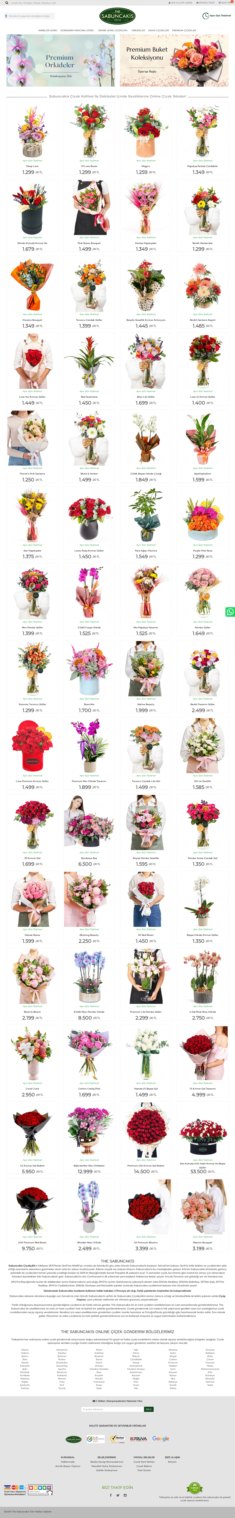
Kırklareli (62, 1375)
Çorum (210, 1359)
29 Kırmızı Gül (32, 858)
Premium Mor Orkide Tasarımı (89, 781)
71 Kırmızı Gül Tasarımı (203, 1088)
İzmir (173, 1369)
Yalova (173, 1388)
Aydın (173, 1353)
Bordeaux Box (89, 858)
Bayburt (98, 1356)
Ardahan (99, 1353)
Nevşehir (210, 1378)
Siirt (62, 1385)
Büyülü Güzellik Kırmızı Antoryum (145, 319)
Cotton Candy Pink (89, 1088)
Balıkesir (210, 1353)
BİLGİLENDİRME (107, 1457)
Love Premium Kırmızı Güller (32, 781)
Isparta (62, 1369)
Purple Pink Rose (202, 550)
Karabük (24, 1372)
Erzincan (173, 1362)
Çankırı (173, 1359)
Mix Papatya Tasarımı (146, 627)
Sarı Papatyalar (32, 550)
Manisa (62, 1378)
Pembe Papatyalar (146, 243)
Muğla (136, 1378)
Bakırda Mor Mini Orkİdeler (89, 1165)
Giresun (99, 1365)
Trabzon (25, 1388)
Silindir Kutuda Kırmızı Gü (32, 243)
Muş (173, 1378)
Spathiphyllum (202, 473)
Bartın (25, 1356)
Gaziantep (62, 1365)
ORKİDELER (138, 30)
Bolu (25, 1359)
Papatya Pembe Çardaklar (202, 166)
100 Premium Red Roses (32, 1242)
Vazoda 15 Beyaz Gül (146, 1088)
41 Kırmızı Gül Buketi (32, 1165)
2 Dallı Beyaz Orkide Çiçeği (145, 473)
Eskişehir (25, 1365)
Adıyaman (61, 1349)
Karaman (62, 1372)
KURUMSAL (68, 1457)
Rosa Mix (89, 704)
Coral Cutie (32, 1088)
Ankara (25, 1353)
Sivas (136, 1385)
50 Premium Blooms (146, 1242)
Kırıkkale (25, 1375)
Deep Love (32, 166)
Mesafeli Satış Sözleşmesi (107, 1466)
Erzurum (210, 1362)
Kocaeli (136, 1375)
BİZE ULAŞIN (172, 1457)
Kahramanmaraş (210, 1369)
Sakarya (172, 1381)
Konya (173, 1375)
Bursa (99, 1359)
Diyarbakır (62, 1362)
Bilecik (136, 1356)
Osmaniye (99, 1381)
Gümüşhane (135, 1365)
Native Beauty (145, 704)
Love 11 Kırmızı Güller (202, 396)
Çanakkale (136, 1359)
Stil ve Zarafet (202, 781)
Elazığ (136, 1362)
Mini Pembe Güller (32, 627)
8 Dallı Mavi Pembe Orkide (89, 1011)
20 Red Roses (146, 934)
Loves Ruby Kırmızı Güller (89, 550)
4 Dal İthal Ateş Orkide (202, 1011)
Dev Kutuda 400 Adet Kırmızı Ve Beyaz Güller (202, 1165)
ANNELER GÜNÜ (47, 30)
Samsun (210, 1381)
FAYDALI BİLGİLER (144, 1457)
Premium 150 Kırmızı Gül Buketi (145, 1165)
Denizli (24, 1362)
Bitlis (210, 1356)
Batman (62, 1356)
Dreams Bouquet (32, 319)
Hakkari (173, 1365)
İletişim (172, 1461)
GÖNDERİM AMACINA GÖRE (76, 30)
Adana (24, 1349)
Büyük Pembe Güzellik (146, 858)
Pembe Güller (203, 627)
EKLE (149, 1409)
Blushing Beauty (89, 934)
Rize (136, 1381)
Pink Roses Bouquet (89, 243)
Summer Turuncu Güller (32, 704)
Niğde (25, 1381)
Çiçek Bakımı (144, 1466)
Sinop (99, 1385)
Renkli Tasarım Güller (202, 704)
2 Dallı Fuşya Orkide (89, 627)
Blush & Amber (89, 473)
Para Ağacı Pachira (146, 550)
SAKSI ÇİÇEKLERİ (158, 30)
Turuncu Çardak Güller (89, 319)
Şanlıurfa (25, 1385)
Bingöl (173, 1356)
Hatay (210, 1365)
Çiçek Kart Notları (144, 1461)
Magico (146, 166)
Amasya (210, 1349)
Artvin (136, 1353)
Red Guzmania (89, 396)
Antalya (62, 1353)
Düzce (99, 1362)
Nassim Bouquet (202, 1242)
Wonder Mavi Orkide (89, 1242)
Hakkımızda (67, 1461)
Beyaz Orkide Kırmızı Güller (202, 934)
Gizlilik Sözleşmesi (107, 1470)
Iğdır (24, 1369)
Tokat (210, 1385)
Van (136, 1388)
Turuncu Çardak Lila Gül (146, 781)
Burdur (62, 1359)
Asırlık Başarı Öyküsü (67, 1466)
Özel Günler (144, 1470)
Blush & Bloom (32, 1011)
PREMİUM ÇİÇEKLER (184, 30)
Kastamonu (136, 1372)
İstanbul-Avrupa (136, 1369)
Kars (99, 1372)
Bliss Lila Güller (146, 396)
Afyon (99, 1349)
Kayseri (173, 1372)
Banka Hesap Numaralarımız (106, 1461)
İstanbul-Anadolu (99, 1369)
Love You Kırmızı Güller (32, 396)
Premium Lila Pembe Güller (146, 1011)
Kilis (210, 1372)
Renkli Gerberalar (202, 243)
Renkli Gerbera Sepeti (202, 319)
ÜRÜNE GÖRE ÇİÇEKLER (112, 30)
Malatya (24, 1378)
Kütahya (210, 1375)
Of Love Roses (89, 166)
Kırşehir (99, 1375)
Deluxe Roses (32, 934)
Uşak (99, 1388)
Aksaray (173, 1349)
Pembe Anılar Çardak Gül (202, 858)
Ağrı (136, 1349)
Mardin (99, 1378)
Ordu (62, 1381)
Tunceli (62, 1388)
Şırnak (173, 1385)
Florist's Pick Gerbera (32, 473)
